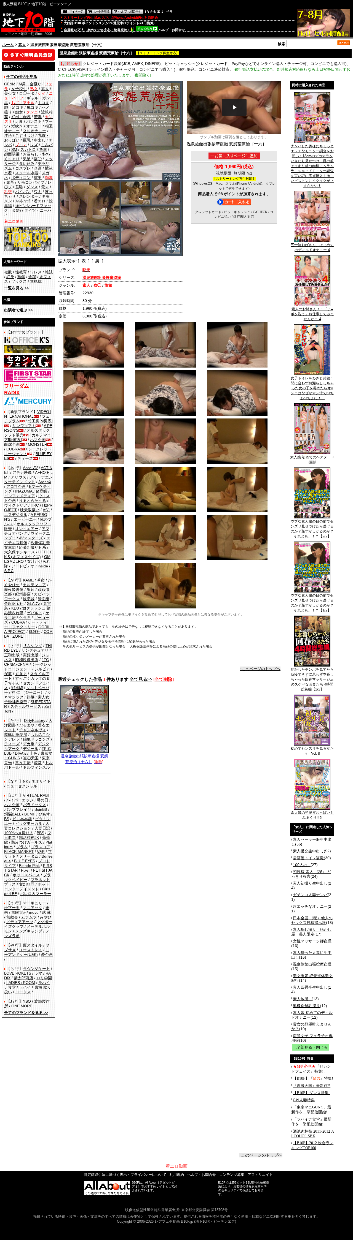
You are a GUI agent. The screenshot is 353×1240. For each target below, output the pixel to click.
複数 (8, 272)
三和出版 (12, 655)
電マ (45, 187)
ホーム (8, 44)
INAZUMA (23, 491)
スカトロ (28, 149)
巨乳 (27, 140)
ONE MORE (21, 1006)
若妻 (38, 117)
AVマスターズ (31, 538)
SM (14, 149)
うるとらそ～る (32, 500)
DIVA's (20, 753)
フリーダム (28, 856)
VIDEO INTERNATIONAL (27, 413)
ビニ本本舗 (22, 819)
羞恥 (19, 187)
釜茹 (30, 589)
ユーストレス (30, 950)
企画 (38, 168)
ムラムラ (29, 917)
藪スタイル (32, 945)
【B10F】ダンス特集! (311, 1093)
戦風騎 (17, 688)
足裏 (19, 121)
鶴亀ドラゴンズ (36, 739)
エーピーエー (25, 519)
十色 (33, 753)
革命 (41, 580)
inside (43, 566)
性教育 (21, 272)
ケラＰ (25, 617)
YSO (27, 1001)
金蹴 (32, 276)
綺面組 (43, 599)
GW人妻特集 (304, 1100)
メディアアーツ (19, 922)
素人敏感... (302, 999)
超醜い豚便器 (15, 734)
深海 (8, 673)
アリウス (18, 477)
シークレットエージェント (27, 666)
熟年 (21, 276)
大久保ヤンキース (19, 552)
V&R (41, 851)
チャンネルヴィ (32, 730)
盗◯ (38, 159)
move (34, 912)
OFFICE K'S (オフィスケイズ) (28, 554)
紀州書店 (23, 594)
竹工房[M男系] (40, 421)
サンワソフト (24, 425)
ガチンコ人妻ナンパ (310, 895)
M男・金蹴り (30, 84)
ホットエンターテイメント (26, 886)
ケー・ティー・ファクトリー (25, 624)
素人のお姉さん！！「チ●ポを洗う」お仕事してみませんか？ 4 (312, 314)
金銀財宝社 (13, 603)
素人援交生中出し (308, 851)
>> (16, 288)
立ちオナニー (34, 131)
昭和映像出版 (26, 659)
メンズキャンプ (28, 931)
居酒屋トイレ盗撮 (308, 858)
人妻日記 (42, 828)
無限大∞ (18, 912)
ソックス (19, 281)
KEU (15, 608)
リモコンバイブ (30, 182)
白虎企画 (12, 444)
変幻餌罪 (26, 884)
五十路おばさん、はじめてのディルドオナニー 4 (312, 247)
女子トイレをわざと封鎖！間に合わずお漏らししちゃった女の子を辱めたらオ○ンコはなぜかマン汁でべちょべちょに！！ (312, 388)
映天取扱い (29, 510)
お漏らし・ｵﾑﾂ (35, 154)
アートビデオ (22, 566)
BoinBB (40, 809)
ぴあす (44, 814)
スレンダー (28, 196)
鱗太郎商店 (23, 978)
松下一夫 (12, 907)
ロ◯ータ (26, 93)
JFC (45, 659)
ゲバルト (34, 613)
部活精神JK (29, 837)
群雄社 (34, 631)
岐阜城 (28, 599)
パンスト (34, 121)
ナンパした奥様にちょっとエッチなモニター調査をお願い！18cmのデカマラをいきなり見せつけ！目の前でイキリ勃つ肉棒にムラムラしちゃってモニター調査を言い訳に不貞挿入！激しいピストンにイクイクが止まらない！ (312, 166)
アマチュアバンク (26, 530)
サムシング (32, 645)
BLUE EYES (24, 861)
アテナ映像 (22, 472)
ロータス (23, 992)
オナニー (34, 126)
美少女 (10, 93)
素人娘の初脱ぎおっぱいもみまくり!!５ (312, 815)
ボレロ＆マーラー (35, 893)
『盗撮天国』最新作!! (311, 1086)
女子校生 (19, 88)
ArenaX (44, 482)
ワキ (38, 191)
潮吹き (17, 126)
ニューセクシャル (21, 786)
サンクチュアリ (35, 650)
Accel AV (30, 468)
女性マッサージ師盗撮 (312, 941)
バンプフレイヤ (17, 809)
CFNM (9, 84)
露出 (38, 177)
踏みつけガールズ (26, 842)
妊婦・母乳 (21, 117)
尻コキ (32, 107)
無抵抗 (36, 281)
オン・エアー (26, 528)
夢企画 (47, 954)
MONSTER (37, 444)
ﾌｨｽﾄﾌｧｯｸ (23, 201)
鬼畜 (10, 182)
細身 (10, 276)
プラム (22, 847)
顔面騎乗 (12, 154)
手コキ (43, 102)
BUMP (29, 814)
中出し (40, 140)
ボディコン (21, 177)
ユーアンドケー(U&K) (26, 952)
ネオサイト (41, 781)
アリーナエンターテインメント (28, 479)
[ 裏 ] (97, 261)
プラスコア (40, 847)
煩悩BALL (12, 814)
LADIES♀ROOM (20, 982)
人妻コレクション (26, 825)
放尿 (43, 149)
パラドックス (34, 805)
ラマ (38, 973)
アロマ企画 (16, 486)
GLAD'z (33, 603)
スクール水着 (26, 173)
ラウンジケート (36, 968)
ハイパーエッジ (19, 800)
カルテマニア (34, 585)
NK (25, 781)
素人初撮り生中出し (310, 883)
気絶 (27, 159)
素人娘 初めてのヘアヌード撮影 (312, 459)
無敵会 (12, 917)
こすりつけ (24, 135)
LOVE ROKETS (17, 973)
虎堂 (38, 762)
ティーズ (25, 458)
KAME (28, 580)
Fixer (25, 870)
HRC (35, 505)
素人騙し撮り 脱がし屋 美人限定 (311, 931)
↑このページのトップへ (260, 669)
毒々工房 (23, 762)
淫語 (8, 135)
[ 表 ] (83, 261)
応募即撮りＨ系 (32, 547)
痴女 (19, 112)
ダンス (32, 187)
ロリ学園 (44, 978)
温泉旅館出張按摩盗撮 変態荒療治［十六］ (84, 759)
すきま (21, 673)
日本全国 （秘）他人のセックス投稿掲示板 (312, 920)
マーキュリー (34, 903)
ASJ (46, 510)
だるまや (26, 725)
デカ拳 (28, 744)
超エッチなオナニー (310, 906)
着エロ (40, 201)
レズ (34, 145)
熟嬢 (30, 697)
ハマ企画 (38, 439)
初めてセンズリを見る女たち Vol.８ (312, 750)
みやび (46, 917)
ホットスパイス (26, 875)
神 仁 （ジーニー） (27, 692)
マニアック (32, 907)
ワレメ (36, 272)
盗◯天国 (31, 758)
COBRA (13, 449)
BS (6, 819)
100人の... (302, 865)
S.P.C (9, 571)
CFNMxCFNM (16, 664)
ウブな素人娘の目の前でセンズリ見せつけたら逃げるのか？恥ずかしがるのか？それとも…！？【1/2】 (312, 602)
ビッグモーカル (28, 823)
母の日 (42, 800)
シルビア (42, 669)
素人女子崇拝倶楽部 (26, 699)
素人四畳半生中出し (310, 987)
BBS (40, 833)
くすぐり (12, 159)
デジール (30, 748)
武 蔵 (46, 912)
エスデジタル (15, 514)
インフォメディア (19, 496)
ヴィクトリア (15, 505)
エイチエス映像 (27, 540)
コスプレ (23, 168)
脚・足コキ (13, 107)
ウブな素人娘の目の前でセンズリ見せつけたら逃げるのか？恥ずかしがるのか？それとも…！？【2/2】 (312, 528)
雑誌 (49, 272)
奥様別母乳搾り (306, 1006)
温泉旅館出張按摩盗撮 (312, 964)
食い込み (26, 163)
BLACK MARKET (19, 851)
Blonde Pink (29, 865)
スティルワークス (25, 706)
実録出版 (30, 655)
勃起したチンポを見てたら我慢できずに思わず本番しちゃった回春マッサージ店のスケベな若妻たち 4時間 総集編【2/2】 (312, 679)
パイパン (23, 191)
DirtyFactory (34, 720)
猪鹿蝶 (41, 491)
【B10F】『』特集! (313, 1078)
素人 (22, 44)
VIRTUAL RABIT (37, 795)
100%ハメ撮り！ (18, 833)
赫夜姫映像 (13, 589)
